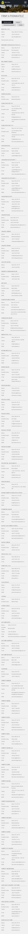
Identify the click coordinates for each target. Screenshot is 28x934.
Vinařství (18, 22)
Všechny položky (7, 22)
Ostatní (20, 25)
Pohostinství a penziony (9, 25)
